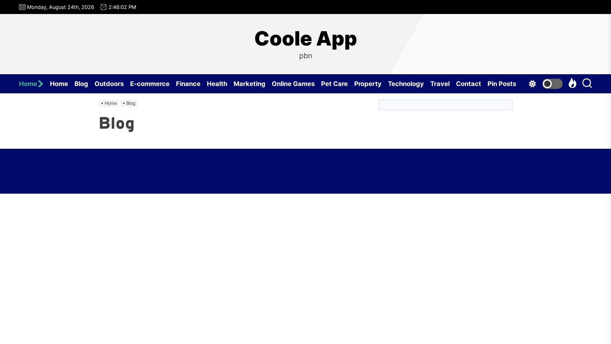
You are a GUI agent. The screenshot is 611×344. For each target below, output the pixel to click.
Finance (188, 84)
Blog (81, 84)
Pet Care (334, 84)
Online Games (293, 84)
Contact (468, 84)
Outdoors (109, 84)
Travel (440, 84)
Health (217, 84)
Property (368, 84)
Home (28, 84)
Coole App (305, 38)
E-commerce (150, 84)
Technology (406, 84)
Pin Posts (502, 84)
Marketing (249, 84)
